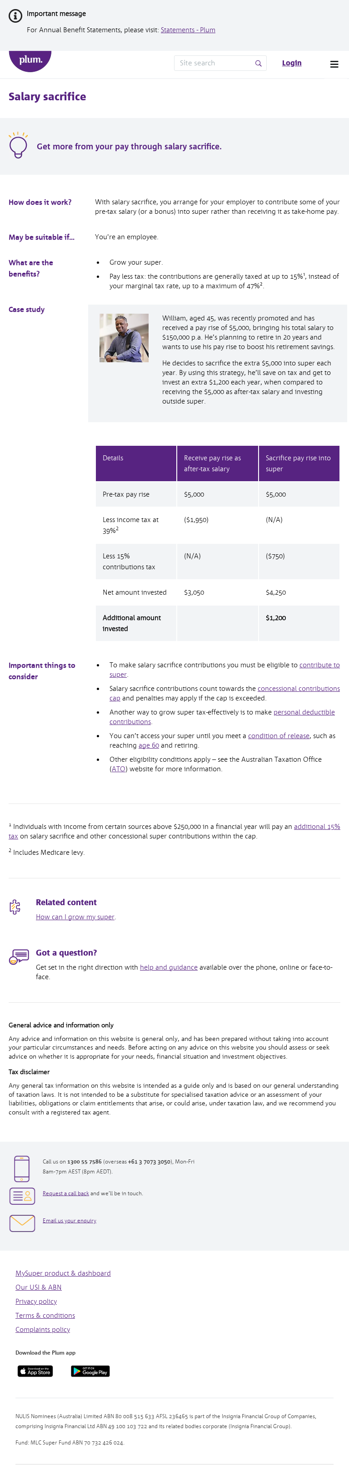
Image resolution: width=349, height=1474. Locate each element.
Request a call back (66, 1194)
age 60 (149, 745)
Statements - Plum (188, 30)
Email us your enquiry (69, 1221)
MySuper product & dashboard (63, 1273)
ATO (118, 769)
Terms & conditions (45, 1315)
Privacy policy (36, 1301)
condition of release (278, 736)
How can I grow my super (75, 917)
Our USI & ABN (38, 1287)
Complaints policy (42, 1330)
